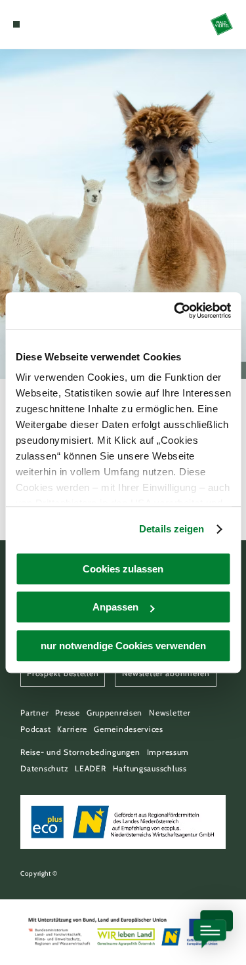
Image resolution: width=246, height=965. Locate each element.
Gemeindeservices (128, 729)
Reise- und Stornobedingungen (80, 752)
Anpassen (115, 606)
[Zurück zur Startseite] (222, 24)
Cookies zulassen (123, 568)
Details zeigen (171, 528)
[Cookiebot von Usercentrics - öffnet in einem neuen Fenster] (175, 310)
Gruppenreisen (114, 713)
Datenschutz (44, 768)
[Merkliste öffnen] (46, 24)
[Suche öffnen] (56, 24)
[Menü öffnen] (16, 24)
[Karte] (36, 24)
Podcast (35, 729)
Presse (67, 713)
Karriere (72, 729)
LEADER (90, 768)
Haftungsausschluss (150, 768)
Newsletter (169, 713)
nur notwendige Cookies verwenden (123, 645)
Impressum (168, 752)
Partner (34, 713)
